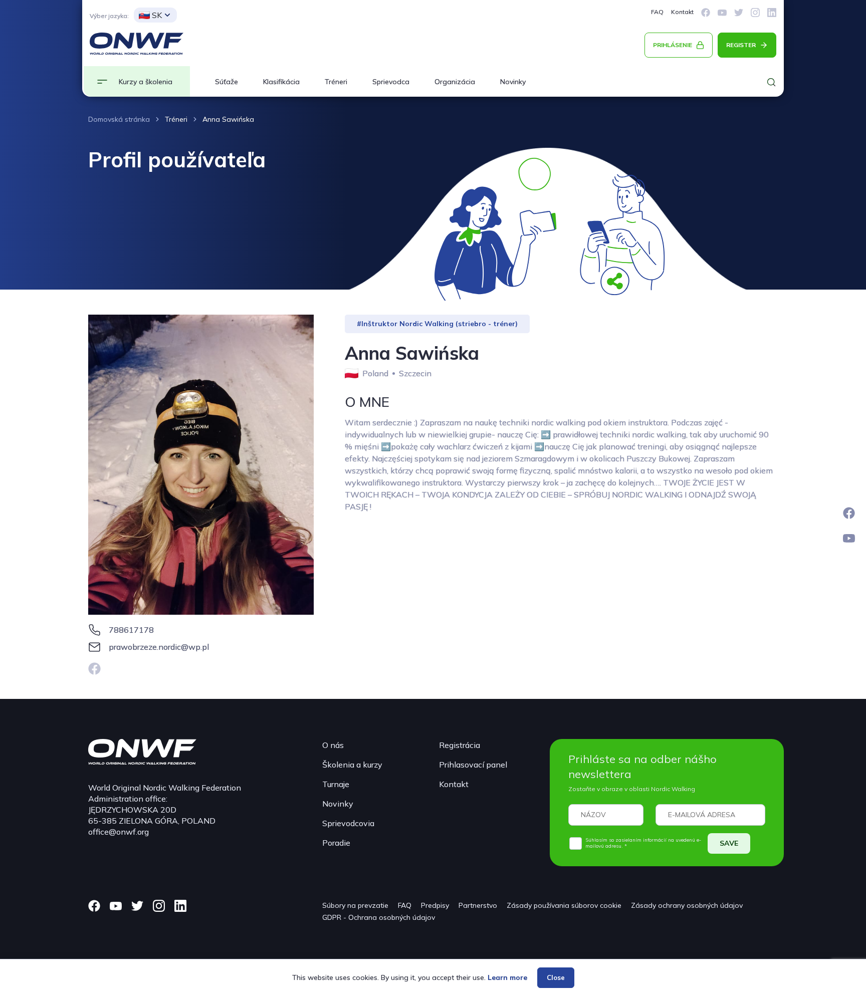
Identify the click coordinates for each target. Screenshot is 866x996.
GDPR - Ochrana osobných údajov (378, 917)
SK (157, 15)
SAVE (729, 843)
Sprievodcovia (348, 823)
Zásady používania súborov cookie (564, 905)
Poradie (336, 843)
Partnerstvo (478, 905)
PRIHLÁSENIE (672, 45)
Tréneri (336, 81)
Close (556, 977)
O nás (333, 745)
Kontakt (682, 12)
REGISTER (741, 45)
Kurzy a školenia (145, 81)
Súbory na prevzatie (355, 905)
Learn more (507, 977)
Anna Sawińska (228, 119)
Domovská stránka (119, 119)
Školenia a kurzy (352, 765)
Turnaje (335, 784)
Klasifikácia (281, 81)
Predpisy (435, 905)
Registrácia (459, 745)
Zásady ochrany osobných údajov (687, 905)
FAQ (657, 12)
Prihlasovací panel (473, 765)
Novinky (513, 81)
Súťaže (226, 81)
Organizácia (455, 81)
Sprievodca (390, 81)
